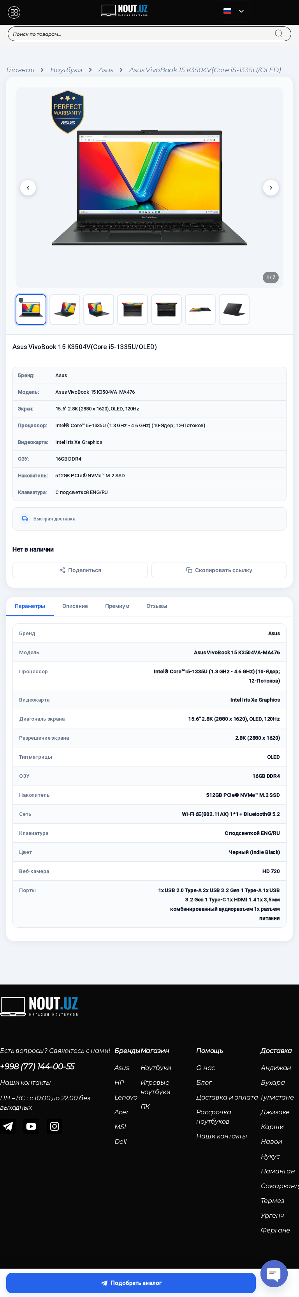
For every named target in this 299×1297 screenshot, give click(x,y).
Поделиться (84, 570)
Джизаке (275, 1112)
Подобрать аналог (136, 1283)
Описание (75, 606)
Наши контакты (221, 1136)
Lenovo (125, 1097)
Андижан (276, 1068)
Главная (20, 70)
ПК (145, 1106)
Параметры (30, 606)
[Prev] (28, 188)
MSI (120, 1127)
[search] (286, 28)
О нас (205, 1068)
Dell (120, 1141)
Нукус (270, 1156)
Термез (272, 1200)
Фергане (275, 1230)
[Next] (271, 188)
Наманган (278, 1171)
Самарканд (280, 1186)
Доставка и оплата (227, 1097)
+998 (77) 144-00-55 (37, 1066)
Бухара (273, 1082)
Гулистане (277, 1097)
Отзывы (156, 606)
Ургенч (272, 1215)
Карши (272, 1127)
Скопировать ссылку (223, 570)
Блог (203, 1082)
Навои (271, 1141)
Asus (105, 70)
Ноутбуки (66, 70)
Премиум (117, 606)
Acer (121, 1112)
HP (119, 1082)
